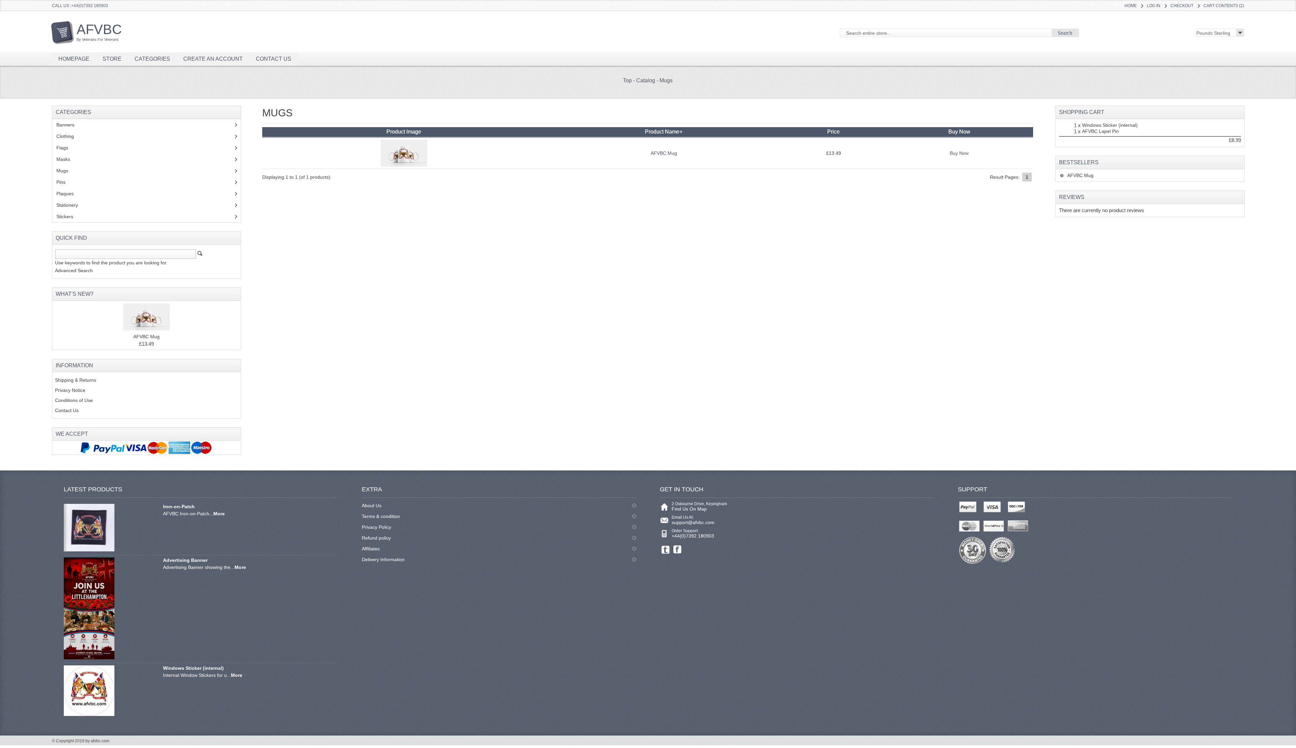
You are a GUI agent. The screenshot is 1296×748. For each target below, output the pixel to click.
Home (1131, 5)
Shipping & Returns (75, 380)
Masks (63, 159)
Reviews (1071, 197)
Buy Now (959, 153)
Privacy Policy (376, 527)
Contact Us (67, 410)
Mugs (666, 80)
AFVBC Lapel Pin (1100, 131)
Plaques (68, 193)
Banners (69, 124)
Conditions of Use (74, 400)
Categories (152, 59)
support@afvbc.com (693, 522)
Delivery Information (383, 559)
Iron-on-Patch (179, 506)
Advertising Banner (185, 560)
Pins (64, 182)
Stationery (70, 205)
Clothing (68, 136)
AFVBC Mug (664, 153)
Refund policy (376, 538)
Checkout (1181, 5)
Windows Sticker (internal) (1110, 125)
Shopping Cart (1081, 112)
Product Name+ (663, 132)
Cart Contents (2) (1224, 5)
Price (833, 132)
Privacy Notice (70, 390)
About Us (371, 505)
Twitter (666, 549)
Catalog (645, 80)
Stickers (68, 216)
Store (112, 59)
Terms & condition (381, 516)
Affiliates (371, 548)
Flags (66, 147)
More (219, 513)
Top (627, 80)
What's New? (74, 294)
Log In (1153, 5)
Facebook (677, 549)
